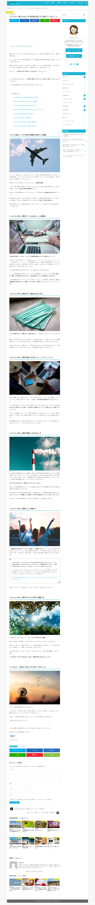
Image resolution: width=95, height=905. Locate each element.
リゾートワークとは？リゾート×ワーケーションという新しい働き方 (73, 156)
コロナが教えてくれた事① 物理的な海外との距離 (25, 97)
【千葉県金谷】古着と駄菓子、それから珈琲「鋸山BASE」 (73, 135)
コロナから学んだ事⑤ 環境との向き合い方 (23, 113)
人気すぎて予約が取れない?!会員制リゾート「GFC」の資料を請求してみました (73, 150)
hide (18, 93)
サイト (10, 794)
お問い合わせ (80, 2)
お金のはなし (66, 113)
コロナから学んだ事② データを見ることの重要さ (25, 101)
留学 (65, 117)
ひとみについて (72, 2)
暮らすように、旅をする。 (46, 901)
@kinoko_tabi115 (25, 46)
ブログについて (67, 102)
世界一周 (46, 2)
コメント (11, 769)
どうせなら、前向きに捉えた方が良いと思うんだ (25, 125)
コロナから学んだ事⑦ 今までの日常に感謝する (25, 121)
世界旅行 (53, 2)
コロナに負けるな (22, 746)
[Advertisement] (34, 33)
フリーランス (66, 91)
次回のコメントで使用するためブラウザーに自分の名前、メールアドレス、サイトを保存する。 (31, 799)
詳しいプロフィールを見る (74, 50)
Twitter (28, 871)
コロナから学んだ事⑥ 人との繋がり (22, 117)
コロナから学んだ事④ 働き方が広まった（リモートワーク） (28, 109)
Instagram (34, 871)
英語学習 (65, 88)
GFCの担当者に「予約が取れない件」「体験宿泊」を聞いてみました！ (73, 145)
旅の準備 (65, 2)
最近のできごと (14, 746)
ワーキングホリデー (68, 84)
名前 (10, 783)
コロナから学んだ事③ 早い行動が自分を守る (24, 105)
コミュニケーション (68, 121)
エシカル (65, 80)
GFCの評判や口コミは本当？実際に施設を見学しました (73, 140)
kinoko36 (20, 862)
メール (11, 788)
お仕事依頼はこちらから (74, 56)
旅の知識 (59, 2)
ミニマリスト (66, 124)
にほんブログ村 (13, 739)
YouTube (40, 871)
